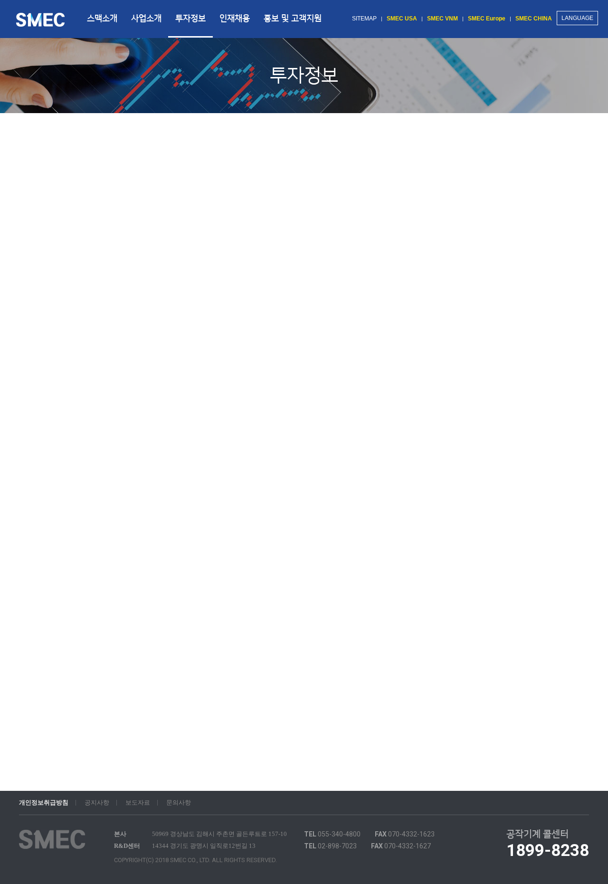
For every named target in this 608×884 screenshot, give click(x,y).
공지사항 (97, 803)
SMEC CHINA (533, 18)
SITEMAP (364, 18)
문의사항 (178, 803)
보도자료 (137, 803)
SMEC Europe (486, 18)
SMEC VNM (442, 18)
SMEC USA (402, 18)
